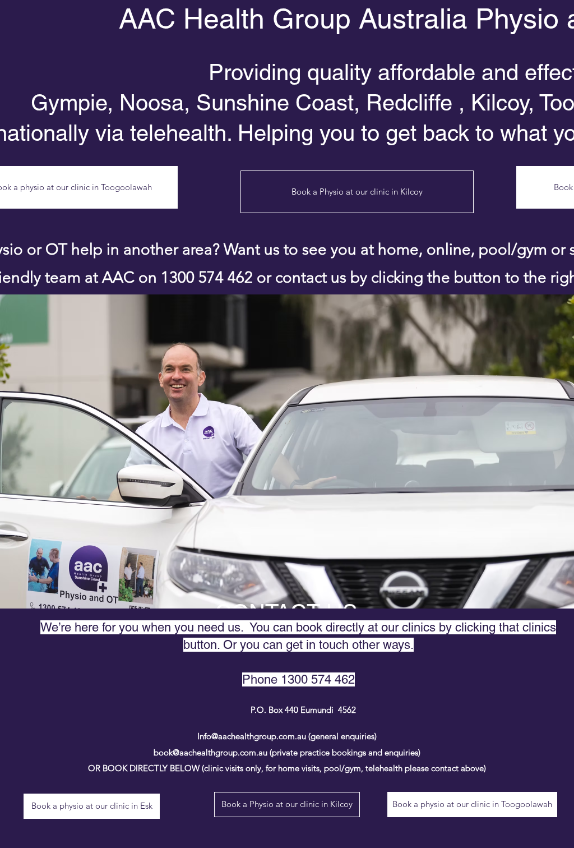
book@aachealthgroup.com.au (210, 752)
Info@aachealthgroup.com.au (251, 736)
